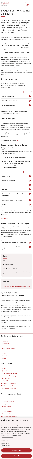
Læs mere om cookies (7, 437)
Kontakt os (4, 353)
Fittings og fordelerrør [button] (8, 180)
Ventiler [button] (4, 189)
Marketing (7, 445)
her (14, 67)
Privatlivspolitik (6, 343)
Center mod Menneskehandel (9, 373)
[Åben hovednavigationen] (31, 4)
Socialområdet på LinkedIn (9, 383)
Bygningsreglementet (7, 399)
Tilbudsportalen (6, 378)
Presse (3, 351)
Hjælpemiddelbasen (7, 371)
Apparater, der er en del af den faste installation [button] (12, 194)
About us (4, 358)
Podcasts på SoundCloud (9, 388)
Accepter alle (16, 450)
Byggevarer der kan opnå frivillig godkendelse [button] (11, 248)
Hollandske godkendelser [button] (9, 100)
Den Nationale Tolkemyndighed (10, 376)
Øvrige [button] (4, 204)
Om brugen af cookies (7, 346)
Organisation (5, 341)
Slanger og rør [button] (6, 176)
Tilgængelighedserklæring (8, 348)
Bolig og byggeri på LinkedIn (9, 416)
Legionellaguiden (6, 406)
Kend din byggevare (7, 411)
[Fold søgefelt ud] (27, 4)
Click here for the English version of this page (17, 286)
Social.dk (4, 368)
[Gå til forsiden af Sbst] (4, 3)
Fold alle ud (28, 92)
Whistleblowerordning (7, 356)
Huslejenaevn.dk (6, 414)
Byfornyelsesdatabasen (8, 401)
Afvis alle (16, 456)
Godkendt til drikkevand (8, 409)
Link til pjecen (4, 218)
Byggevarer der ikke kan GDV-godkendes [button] (14, 242)
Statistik (6, 444)
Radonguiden (5, 404)
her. (18, 140)
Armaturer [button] (5, 185)
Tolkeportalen (5, 381)
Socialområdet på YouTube (9, 386)
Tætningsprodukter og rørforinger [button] (12, 200)
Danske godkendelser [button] (8, 96)
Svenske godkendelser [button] (8, 105)
